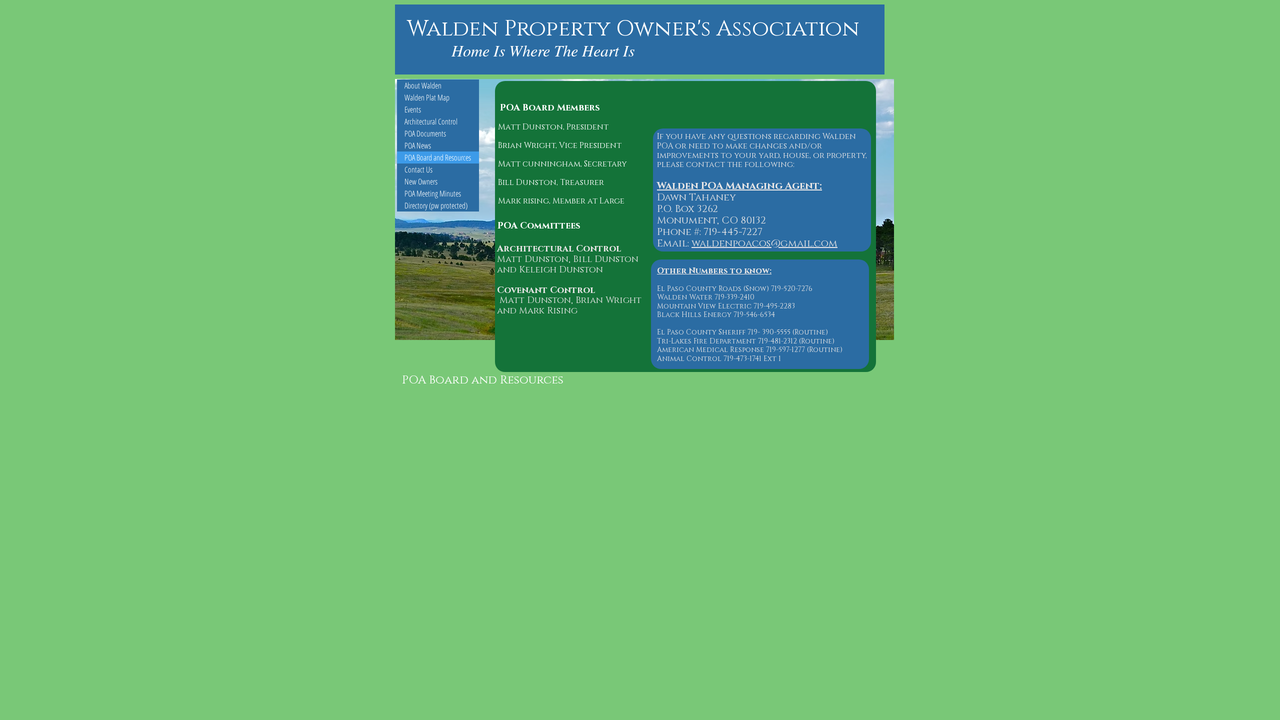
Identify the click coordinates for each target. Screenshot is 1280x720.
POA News (417, 145)
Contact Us (418, 169)
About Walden (423, 85)
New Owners (421, 181)
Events (412, 109)
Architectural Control (431, 121)
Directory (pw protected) (436, 205)
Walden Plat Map (427, 97)
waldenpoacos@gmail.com (765, 243)
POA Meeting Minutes (432, 193)
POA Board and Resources (437, 157)
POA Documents (425, 133)
